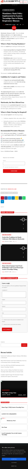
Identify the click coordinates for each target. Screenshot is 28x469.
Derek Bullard (12, 189)
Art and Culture (7, 234)
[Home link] (10, 2)
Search (3, 342)
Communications (8, 10)
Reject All (14, 466)
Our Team (4, 427)
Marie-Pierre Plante (6, 192)
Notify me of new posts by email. (12, 324)
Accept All (14, 459)
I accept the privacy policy (11, 167)
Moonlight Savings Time (9, 393)
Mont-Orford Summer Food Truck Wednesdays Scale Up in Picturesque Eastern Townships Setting (12, 267)
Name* (3, 299)
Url (3, 313)
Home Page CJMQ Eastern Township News (13, 407)
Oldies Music (6, 390)
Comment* (4, 290)
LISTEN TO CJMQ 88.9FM (9, 414)
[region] (14, 457)
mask (15, 192)
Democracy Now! (11, 420)
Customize (14, 462)
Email (4, 160)
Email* (4, 306)
